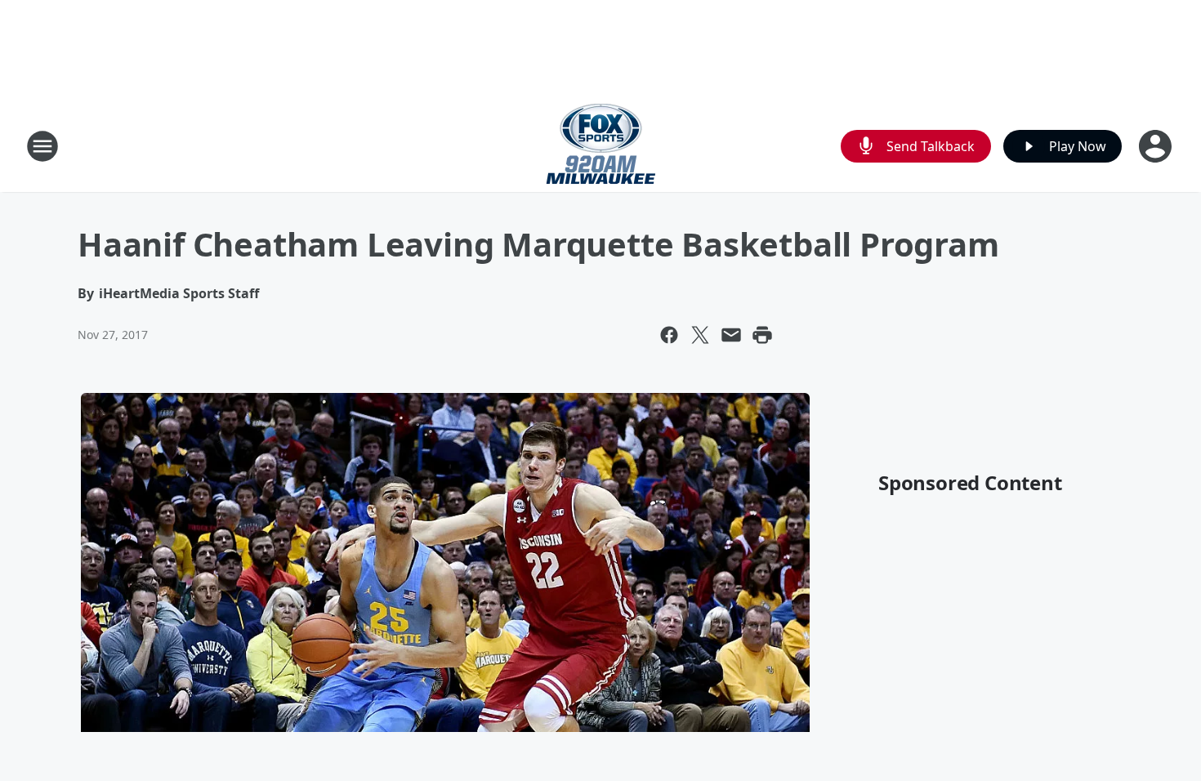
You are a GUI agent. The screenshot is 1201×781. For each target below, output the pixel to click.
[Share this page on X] (700, 335)
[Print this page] (762, 335)
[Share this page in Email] (731, 335)
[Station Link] (601, 146)
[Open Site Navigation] (42, 146)
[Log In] (1157, 146)
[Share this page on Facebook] (669, 335)
